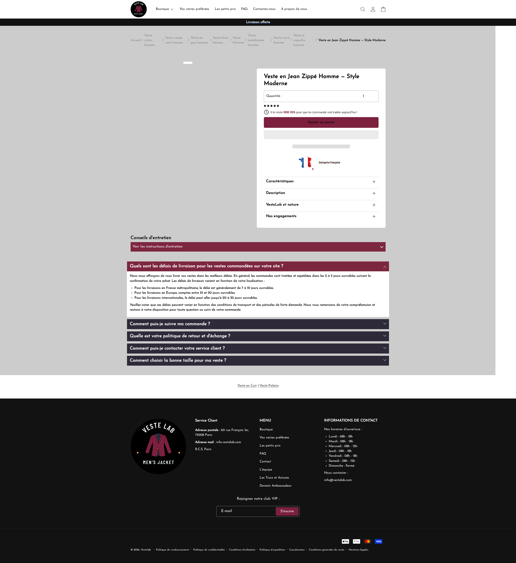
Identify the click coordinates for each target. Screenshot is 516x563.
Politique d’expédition (272, 550)
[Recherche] (363, 9)
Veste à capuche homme (299, 40)
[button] (272, 106)
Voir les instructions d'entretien (158, 247)
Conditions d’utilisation (242, 550)
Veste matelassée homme (256, 40)
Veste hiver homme (221, 40)
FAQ (263, 453)
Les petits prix (270, 445)
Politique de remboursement (172, 550)
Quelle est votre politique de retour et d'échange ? (180, 336)
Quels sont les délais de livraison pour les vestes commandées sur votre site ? (206, 266)
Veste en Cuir (247, 385)
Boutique (266, 429)
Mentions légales (358, 550)
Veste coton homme (149, 40)
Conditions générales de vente (326, 550)
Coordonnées (297, 550)
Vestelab (146, 550)
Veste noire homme (282, 40)
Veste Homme (238, 40)
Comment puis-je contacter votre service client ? (177, 348)
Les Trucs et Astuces (274, 477)
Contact (265, 461)
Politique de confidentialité (209, 550)
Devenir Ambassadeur (276, 485)
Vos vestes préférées (274, 437)
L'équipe (266, 469)
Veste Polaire (269, 385)
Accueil (136, 40)
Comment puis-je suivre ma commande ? (170, 324)
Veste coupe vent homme (174, 40)
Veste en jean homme (199, 40)
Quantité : (274, 96)
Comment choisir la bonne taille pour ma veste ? (178, 360)
